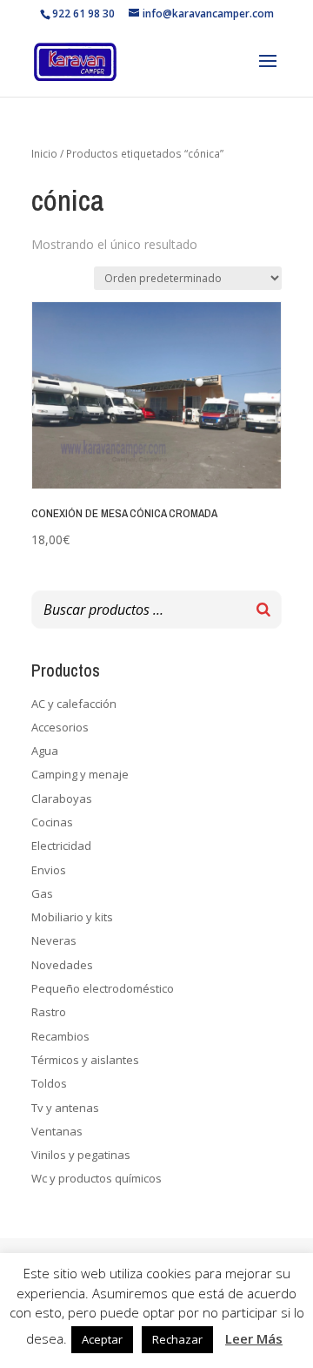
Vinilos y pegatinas (80, 1154)
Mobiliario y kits (72, 917)
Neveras (54, 940)
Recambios (60, 1036)
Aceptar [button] (102, 1339)
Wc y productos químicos (96, 1178)
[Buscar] (263, 609)
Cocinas (52, 822)
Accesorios (60, 727)
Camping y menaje (80, 774)
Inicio (44, 153)
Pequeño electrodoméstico (102, 988)
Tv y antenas (65, 1107)
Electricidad (61, 845)
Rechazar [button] (177, 1339)
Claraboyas (61, 798)
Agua (44, 750)
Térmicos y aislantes (85, 1060)
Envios (48, 870)
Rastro (48, 1012)
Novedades (62, 965)
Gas (42, 893)
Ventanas (57, 1131)
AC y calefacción (74, 703)
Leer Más (254, 1338)
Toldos (49, 1083)
